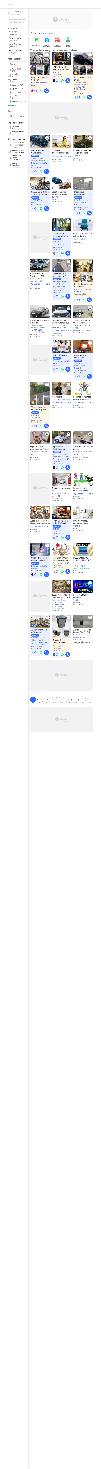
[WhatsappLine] (41, 90)
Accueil (36, 33)
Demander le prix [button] (63, 156)
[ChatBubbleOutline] (35, 90)
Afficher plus (13, 106)
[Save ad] (47, 55)
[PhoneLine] (46, 90)
